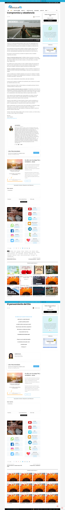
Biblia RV (23, 10)
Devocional (33, 251)
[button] (57, 10)
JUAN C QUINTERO (20, 253)
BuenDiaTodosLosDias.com (12, 118)
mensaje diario (26, 253)
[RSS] (52, 2)
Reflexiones (36, 10)
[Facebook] (47, 2)
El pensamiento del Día (11, 259)
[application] (23, 41)
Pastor (35, 253)
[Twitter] (54, 2)
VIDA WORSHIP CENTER (10, 256)
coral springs (18, 251)
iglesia (22, 252)
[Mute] (36, 39)
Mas (46, 10)
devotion (37, 251)
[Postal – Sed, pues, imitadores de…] (39, 291)
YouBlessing (50, 44)
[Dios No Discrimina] (39, 280)
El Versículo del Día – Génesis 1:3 (24, 285)
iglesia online (33, 252)
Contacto (42, 10)
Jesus (16, 253)
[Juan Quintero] (34, 16)
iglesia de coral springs (27, 252)
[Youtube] (57, 2)
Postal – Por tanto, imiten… (10, 274)
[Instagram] (49, 2)
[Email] (25, 248)
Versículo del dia (30, 10)
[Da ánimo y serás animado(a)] (39, 269)
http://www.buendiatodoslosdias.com (19, 126)
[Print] (29, 248)
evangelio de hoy (18, 252)
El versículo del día (9, 509)
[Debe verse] (52, 269)
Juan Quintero (37, 16)
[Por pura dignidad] (13, 291)
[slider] (38, 40)
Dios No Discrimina (35, 285)
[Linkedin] (27, 248)
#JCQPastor (11, 251)
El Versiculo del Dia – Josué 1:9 (34, 259)
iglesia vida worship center (11, 253)
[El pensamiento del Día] (13, 280)
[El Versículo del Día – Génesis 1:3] (26, 280)
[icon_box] (14, 226)
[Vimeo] (55, 2)
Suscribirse (50, 20)
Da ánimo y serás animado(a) (37, 274)
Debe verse (47, 274)
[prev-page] (7, 298)
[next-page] (9, 298)
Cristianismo (26, 251)
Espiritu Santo (13, 252)
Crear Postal (16, 10)
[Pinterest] (51, 2)
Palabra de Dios (31, 253)
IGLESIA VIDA (37, 252)
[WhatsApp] (20, 248)
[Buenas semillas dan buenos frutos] (52, 291)
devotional (8, 252)
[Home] (8, 10)
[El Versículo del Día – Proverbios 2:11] (26, 291)
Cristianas (22, 251)
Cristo (30, 251)
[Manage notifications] (62, 508)
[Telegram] (18, 144)
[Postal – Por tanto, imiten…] (13, 269)
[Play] (8, 39)
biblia (15, 251)
